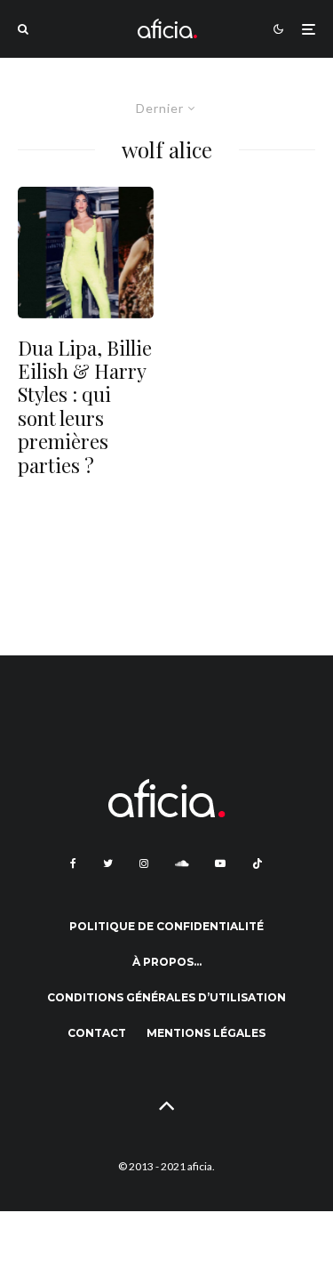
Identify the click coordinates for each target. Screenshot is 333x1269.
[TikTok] (257, 863)
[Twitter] (108, 863)
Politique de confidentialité (166, 926)
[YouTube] (220, 863)
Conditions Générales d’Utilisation (166, 997)
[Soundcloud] (182, 863)
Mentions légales (206, 1033)
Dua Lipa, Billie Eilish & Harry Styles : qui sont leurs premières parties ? (85, 406)
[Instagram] (144, 863)
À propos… (167, 961)
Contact (96, 1033)
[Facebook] (73, 863)
